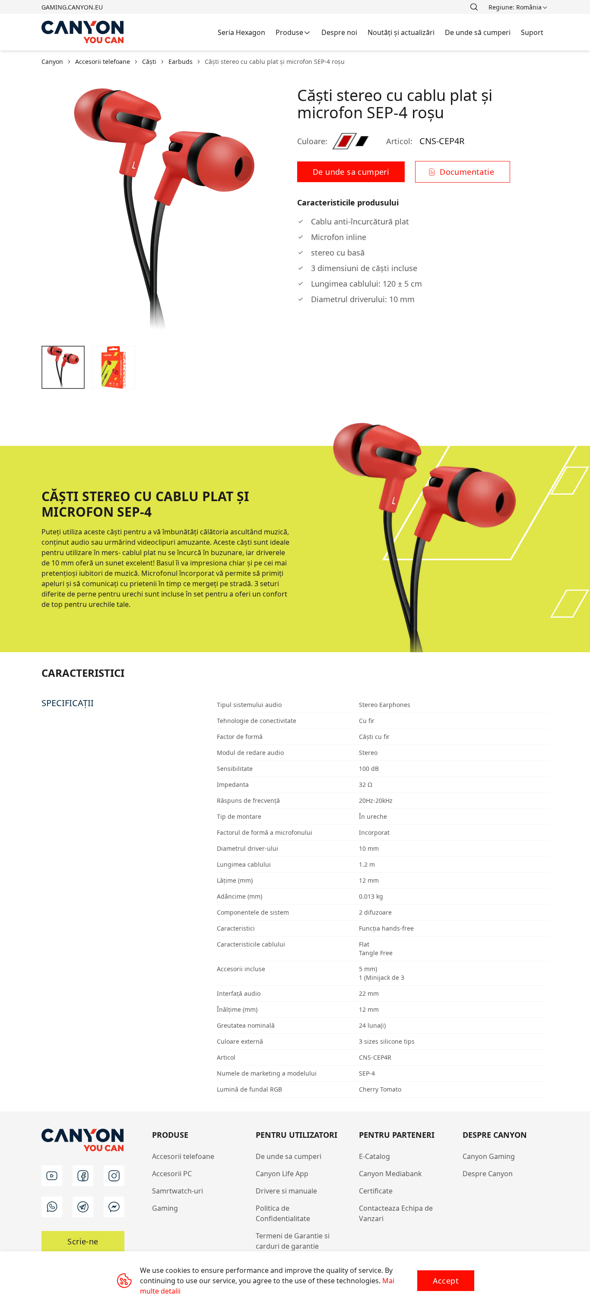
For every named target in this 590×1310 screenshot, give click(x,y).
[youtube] (51, 1175)
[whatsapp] (51, 1206)
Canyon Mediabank (390, 1173)
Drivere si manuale (286, 1191)
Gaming (165, 1208)
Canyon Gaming (489, 1156)
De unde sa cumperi (288, 1156)
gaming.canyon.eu (72, 7)
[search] (474, 7)
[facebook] (83, 1175)
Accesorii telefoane (183, 1156)
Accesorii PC (172, 1173)
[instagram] (114, 1175)
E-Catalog (374, 1156)
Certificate (376, 1191)
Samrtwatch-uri (177, 1191)
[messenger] (114, 1206)
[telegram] (83, 1206)
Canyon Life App (282, 1173)
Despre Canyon (488, 1173)
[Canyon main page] (82, 32)
